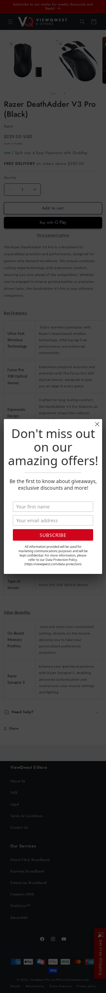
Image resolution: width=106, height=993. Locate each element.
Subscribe (53, 535)
